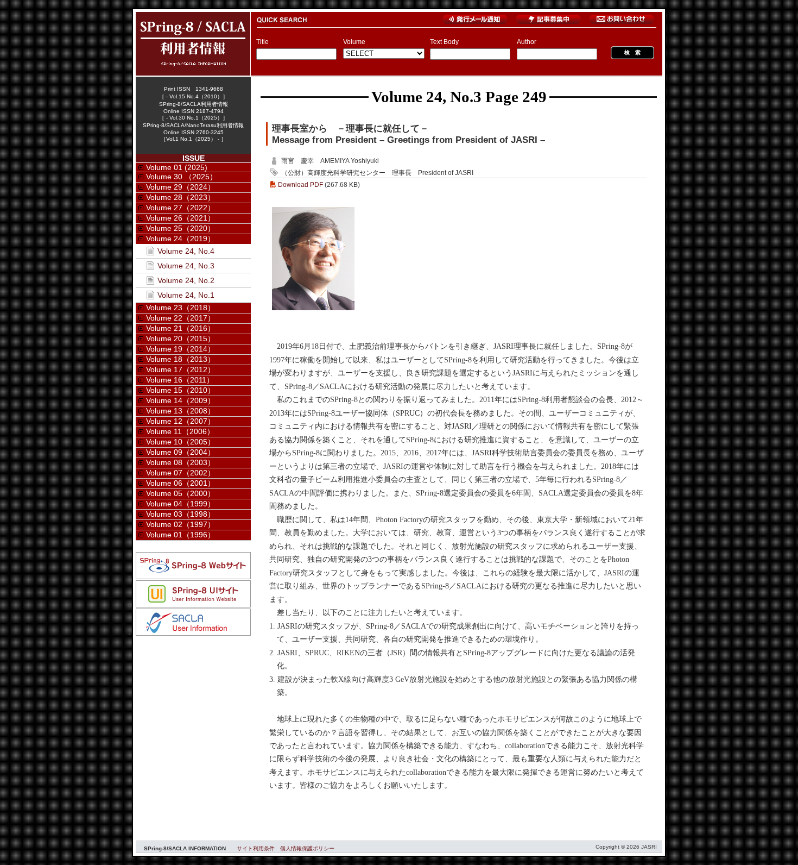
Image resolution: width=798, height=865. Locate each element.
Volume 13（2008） (180, 410)
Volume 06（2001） (180, 483)
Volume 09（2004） (180, 452)
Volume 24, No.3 (426, 96)
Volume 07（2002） (180, 472)
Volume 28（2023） (180, 197)
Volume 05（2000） (180, 493)
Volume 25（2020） (180, 228)
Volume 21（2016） (180, 328)
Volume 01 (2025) (176, 167)
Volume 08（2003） (180, 462)
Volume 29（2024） (180, 187)
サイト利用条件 (256, 848)
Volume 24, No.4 (185, 251)
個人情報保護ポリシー (307, 848)
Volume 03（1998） (180, 514)
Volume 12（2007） (180, 421)
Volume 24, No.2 (185, 280)
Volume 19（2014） (180, 348)
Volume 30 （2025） (181, 176)
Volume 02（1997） (180, 524)
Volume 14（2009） (180, 400)
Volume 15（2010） (180, 390)
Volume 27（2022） (180, 207)
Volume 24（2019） (180, 238)
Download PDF (300, 185)
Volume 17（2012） (180, 369)
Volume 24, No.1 (185, 295)
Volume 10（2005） (180, 441)
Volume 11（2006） (180, 431)
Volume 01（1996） (180, 534)
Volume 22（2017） (180, 318)
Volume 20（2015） (180, 338)
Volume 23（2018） (180, 307)
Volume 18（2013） (180, 359)
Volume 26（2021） (180, 218)
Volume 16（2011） (180, 379)
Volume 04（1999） (180, 503)
